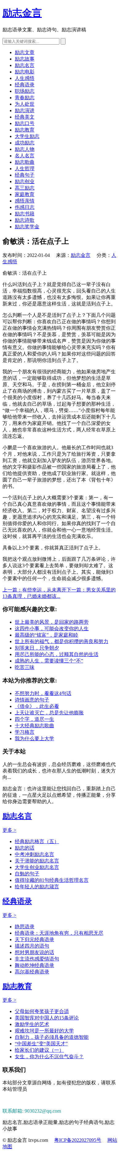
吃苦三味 (24, 667)
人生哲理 (24, 168)
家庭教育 (24, 194)
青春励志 (24, 97)
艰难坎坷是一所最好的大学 (44, 1030)
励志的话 (24, 848)
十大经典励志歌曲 (34, 725)
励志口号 (24, 123)
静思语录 (24, 926)
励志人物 (24, 149)
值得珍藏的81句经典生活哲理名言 (52, 880)
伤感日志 (24, 207)
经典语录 (24, 84)
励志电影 (24, 71)
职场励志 (24, 91)
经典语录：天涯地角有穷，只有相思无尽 (59, 933)
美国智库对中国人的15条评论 (47, 1017)
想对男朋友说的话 (34, 952)
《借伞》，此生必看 (37, 706)
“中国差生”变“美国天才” (41, 1043)
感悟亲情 (24, 200)
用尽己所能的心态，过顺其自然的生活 (56, 654)
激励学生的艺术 (32, 1024)
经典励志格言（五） (37, 841)
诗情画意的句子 (32, 699)
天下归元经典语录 (34, 939)
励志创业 (24, 181)
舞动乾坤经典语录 (34, 965)
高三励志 (24, 188)
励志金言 (22, 12)
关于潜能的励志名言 (37, 860)
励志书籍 (24, 213)
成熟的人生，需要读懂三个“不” (49, 660)
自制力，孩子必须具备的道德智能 (52, 1037)
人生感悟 (24, 78)
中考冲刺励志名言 (34, 854)
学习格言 (24, 732)
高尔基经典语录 (32, 971)
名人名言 (24, 155)
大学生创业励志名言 (37, 867)
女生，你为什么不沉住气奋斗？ (49, 1056)
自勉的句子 (27, 873)
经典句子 (24, 175)
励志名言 (24, 65)
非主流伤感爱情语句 (37, 958)
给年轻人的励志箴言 (37, 886)
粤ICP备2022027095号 (77, 1140)
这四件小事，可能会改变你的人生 (52, 628)
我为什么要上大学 (34, 738)
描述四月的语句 (32, 946)
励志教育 (24, 129)
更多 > (9, 830)
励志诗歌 (24, 220)
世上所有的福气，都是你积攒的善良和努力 (61, 641)
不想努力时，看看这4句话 (43, 693)
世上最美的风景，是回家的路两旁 (52, 622)
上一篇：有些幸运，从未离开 (34, 589)
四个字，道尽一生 (34, 719)
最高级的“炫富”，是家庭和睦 (46, 635)
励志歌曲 (24, 162)
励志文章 (24, 52)
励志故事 (24, 58)
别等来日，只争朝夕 (37, 647)
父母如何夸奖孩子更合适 (42, 1011)
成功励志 (24, 142)
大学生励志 (27, 136)
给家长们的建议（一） (39, 1050)
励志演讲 (24, 110)
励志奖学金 (27, 226)
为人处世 (24, 104)
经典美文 (24, 117)
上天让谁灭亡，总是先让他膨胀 (49, 712)
